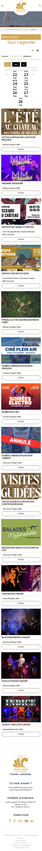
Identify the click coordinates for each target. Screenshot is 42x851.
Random (5, 56)
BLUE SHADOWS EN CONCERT (16, 637)
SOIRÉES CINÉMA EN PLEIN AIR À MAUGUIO (17, 367)
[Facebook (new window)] (10, 821)
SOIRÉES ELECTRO (10, 412)
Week (16, 64)
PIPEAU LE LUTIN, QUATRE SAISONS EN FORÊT (20, 321)
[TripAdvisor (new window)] (20, 821)
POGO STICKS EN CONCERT (15, 681)
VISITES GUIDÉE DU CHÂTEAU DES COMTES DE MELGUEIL (18, 502)
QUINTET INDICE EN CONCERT (16, 724)
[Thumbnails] (33, 50)
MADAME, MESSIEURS (12, 183)
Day (7, 64)
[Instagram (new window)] (14, 821)
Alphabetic (27, 56)
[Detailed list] (38, 50)
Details (21, 149)
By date (17, 56)
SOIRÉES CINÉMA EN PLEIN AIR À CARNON (17, 456)
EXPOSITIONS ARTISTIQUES (15, 273)
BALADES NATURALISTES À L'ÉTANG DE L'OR (20, 548)
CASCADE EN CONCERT (13, 593)
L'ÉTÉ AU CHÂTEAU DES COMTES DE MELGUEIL (19, 138)
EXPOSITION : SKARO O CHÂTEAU (18, 227)
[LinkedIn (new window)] (31, 821)
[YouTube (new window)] (26, 821)
